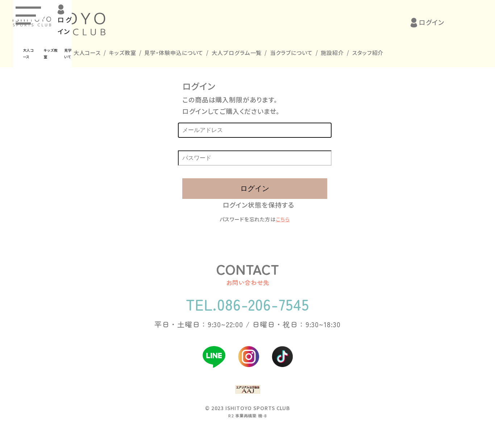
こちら (283, 219)
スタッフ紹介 (367, 52)
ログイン (431, 22)
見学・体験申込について (173, 52)
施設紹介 (332, 52)
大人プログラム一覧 (237, 52)
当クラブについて (291, 52)
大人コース (87, 52)
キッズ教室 (122, 52)
